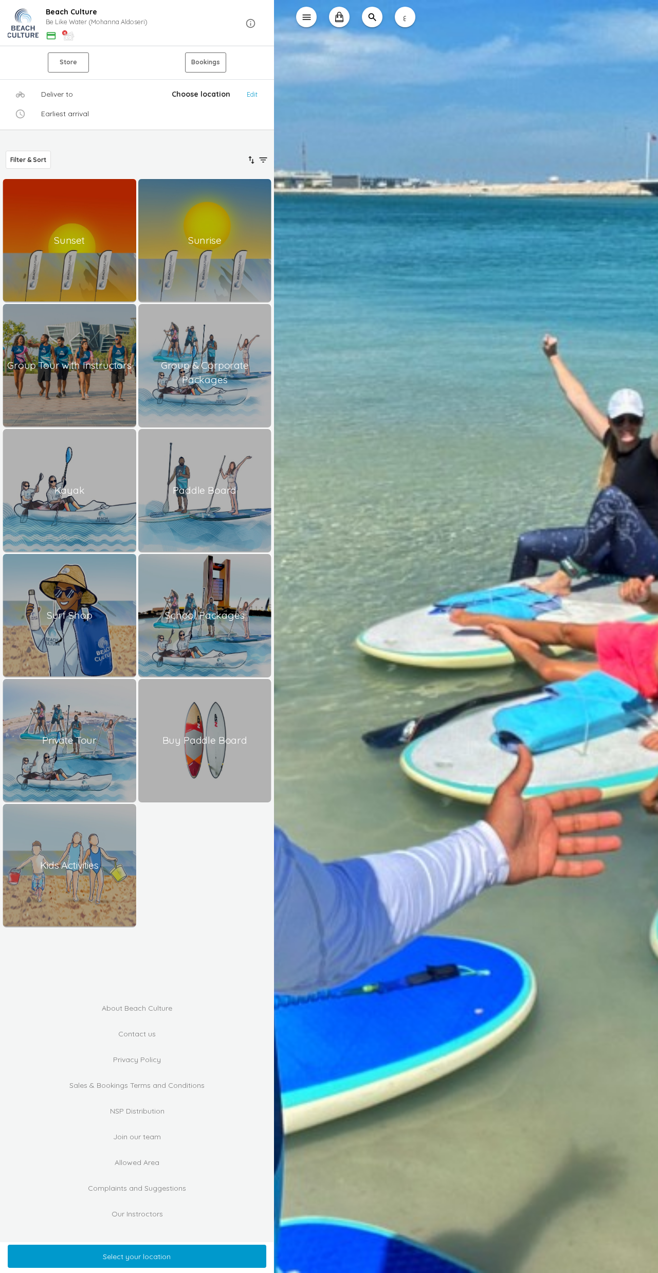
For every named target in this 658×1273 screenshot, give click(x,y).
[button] (137, 23)
